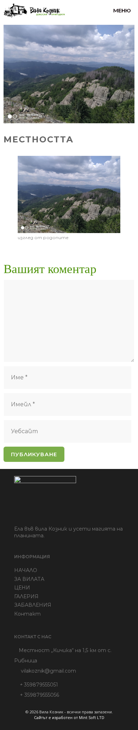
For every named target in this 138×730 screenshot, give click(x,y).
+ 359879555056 (36, 695)
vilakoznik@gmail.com (48, 671)
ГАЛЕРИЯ (26, 596)
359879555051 (39, 684)
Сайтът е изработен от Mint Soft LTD (69, 717)
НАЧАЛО (25, 570)
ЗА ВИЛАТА (29, 579)
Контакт (27, 614)
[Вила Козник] (34, 10)
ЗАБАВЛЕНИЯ (32, 605)
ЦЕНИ (22, 587)
